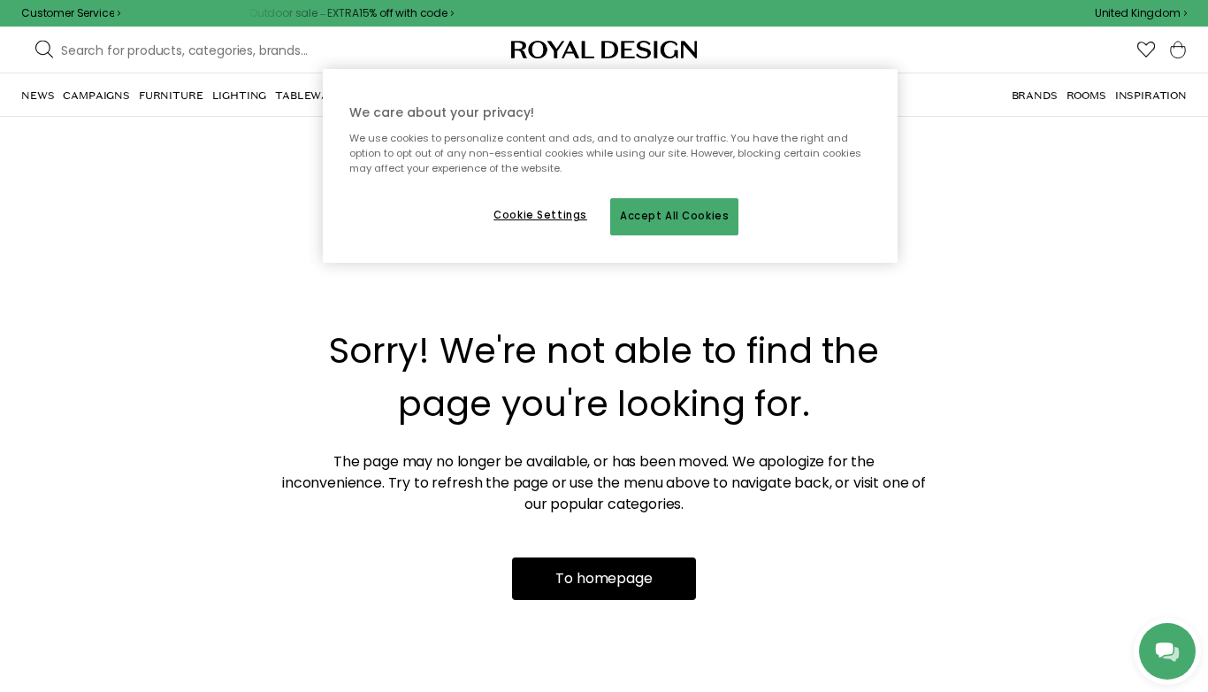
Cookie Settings (540, 215)
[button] (1141, 13)
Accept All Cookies (674, 216)
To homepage (603, 578)
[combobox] (1141, 13)
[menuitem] (37, 95)
